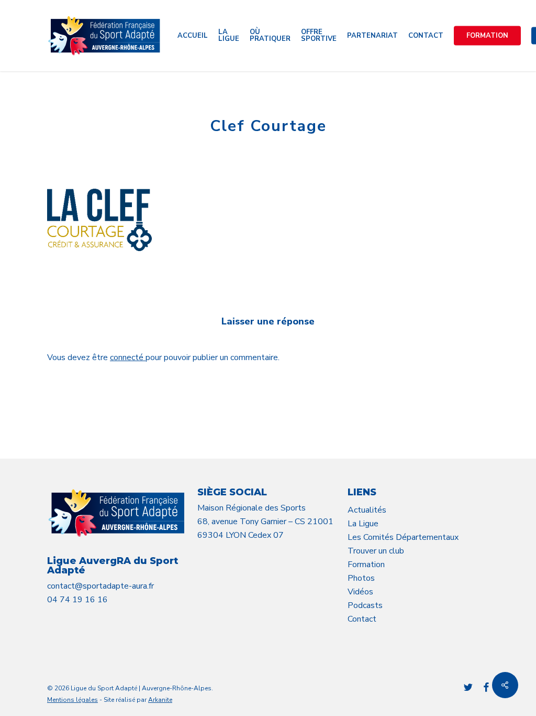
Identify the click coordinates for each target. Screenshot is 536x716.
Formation (366, 564)
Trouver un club (376, 551)
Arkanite (160, 700)
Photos (361, 578)
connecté (128, 357)
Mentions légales (72, 700)
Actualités (367, 510)
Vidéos (360, 591)
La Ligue (363, 523)
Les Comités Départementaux (403, 537)
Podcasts (365, 605)
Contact (362, 619)
